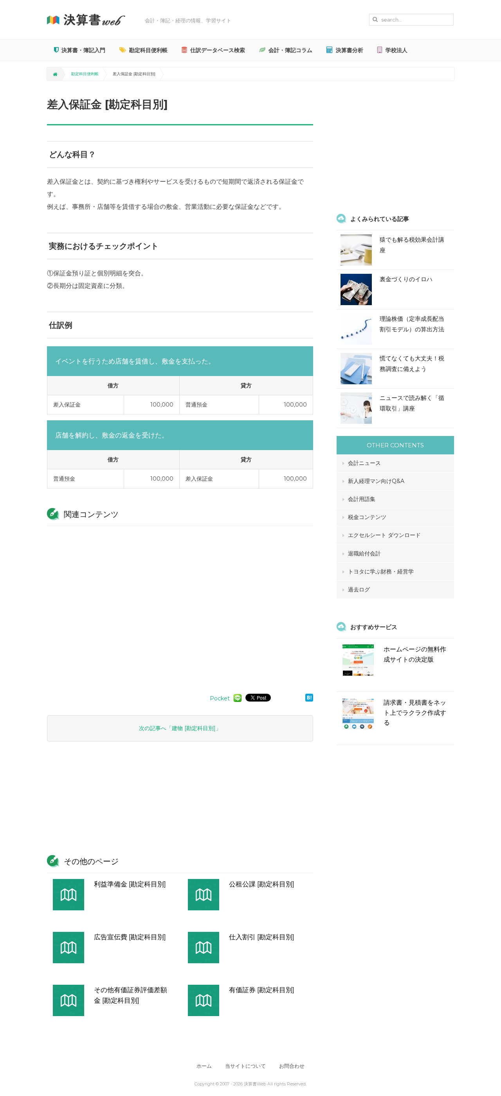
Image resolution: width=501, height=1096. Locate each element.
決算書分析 (349, 50)
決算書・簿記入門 (83, 50)
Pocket (220, 698)
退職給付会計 (364, 553)
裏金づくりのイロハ (406, 279)
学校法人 (396, 50)
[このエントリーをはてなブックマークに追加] (309, 697)
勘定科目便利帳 (148, 50)
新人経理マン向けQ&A (376, 481)
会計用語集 (361, 499)
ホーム (204, 1066)
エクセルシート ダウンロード (384, 535)
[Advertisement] (180, 606)
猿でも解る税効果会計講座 (412, 245)
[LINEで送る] (237, 697)
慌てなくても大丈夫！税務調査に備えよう (412, 363)
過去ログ (359, 589)
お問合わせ (292, 1066)
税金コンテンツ (367, 517)
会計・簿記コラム (290, 50)
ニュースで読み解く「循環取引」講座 (412, 403)
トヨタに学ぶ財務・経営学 (381, 571)
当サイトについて (245, 1066)
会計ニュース (364, 463)
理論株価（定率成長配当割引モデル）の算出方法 (412, 324)
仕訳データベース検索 (217, 50)
